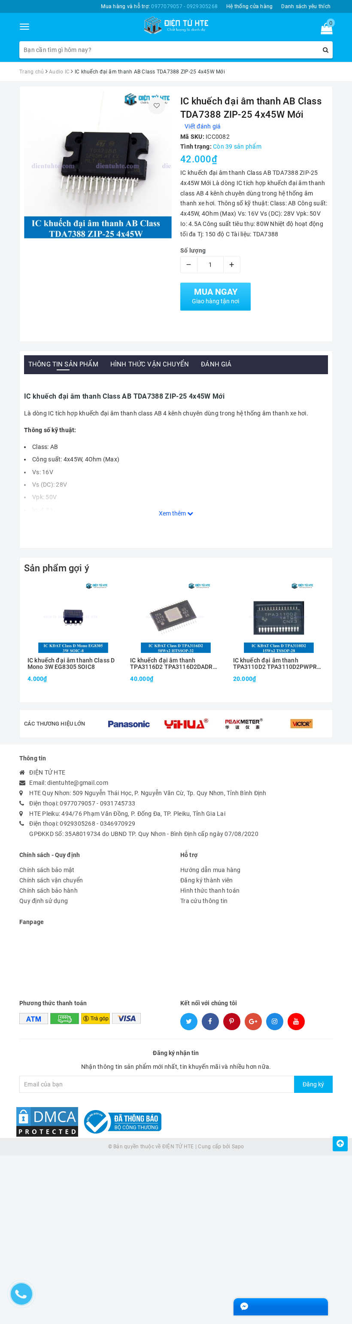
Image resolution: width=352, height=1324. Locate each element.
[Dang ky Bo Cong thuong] (121, 1121)
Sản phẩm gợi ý (56, 568)
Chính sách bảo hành (48, 890)
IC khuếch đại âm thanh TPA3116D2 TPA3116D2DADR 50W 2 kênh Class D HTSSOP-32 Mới (174, 664)
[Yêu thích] (156, 105)
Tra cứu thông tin (204, 900)
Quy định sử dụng (43, 900)
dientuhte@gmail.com (77, 782)
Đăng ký (313, 1084)
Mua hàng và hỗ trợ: (159, 6)
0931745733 (118, 803)
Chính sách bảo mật (47, 869)
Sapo (238, 1147)
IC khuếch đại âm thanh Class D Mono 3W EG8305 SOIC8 (71, 663)
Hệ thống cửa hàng (249, 6)
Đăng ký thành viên (206, 880)
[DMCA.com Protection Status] (47, 1121)
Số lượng (193, 250)
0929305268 (77, 823)
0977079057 (77, 803)
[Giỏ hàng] (324, 30)
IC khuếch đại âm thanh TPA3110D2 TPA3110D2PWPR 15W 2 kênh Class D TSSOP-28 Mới (275, 664)
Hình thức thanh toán (210, 890)
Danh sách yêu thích (306, 6)
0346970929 (118, 823)
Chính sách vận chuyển (51, 880)
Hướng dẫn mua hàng (210, 869)
